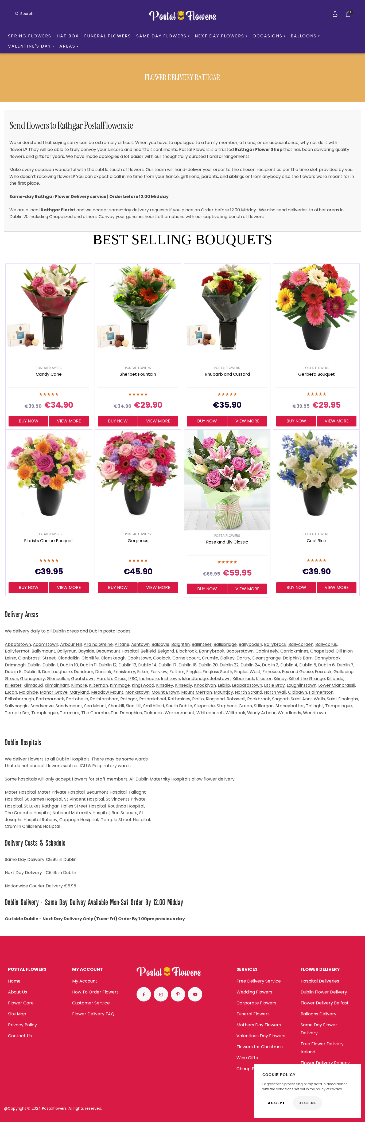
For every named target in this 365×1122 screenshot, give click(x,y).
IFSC (132, 678)
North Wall (275, 692)
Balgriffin (180, 644)
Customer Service (91, 1003)
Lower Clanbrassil (336, 685)
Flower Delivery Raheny (325, 1063)
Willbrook (235, 713)
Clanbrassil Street (37, 658)
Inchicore (149, 678)
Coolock (161, 658)
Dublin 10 (69, 665)
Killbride (335, 678)
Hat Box (68, 36)
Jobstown (220, 678)
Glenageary (32, 678)
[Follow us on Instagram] (161, 994)
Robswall (236, 699)
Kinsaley (164, 685)
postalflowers (49, 368)
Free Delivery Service (258, 981)
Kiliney (280, 678)
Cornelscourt (186, 658)
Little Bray (274, 685)
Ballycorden (300, 644)
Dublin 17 (167, 665)
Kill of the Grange (307, 678)
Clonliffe (90, 658)
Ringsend (215, 699)
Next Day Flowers (219, 36)
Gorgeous (138, 541)
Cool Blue (316, 541)
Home (14, 981)
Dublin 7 (345, 665)
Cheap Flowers (252, 1069)
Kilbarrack (243, 678)
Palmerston (321, 692)
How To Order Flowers (95, 992)
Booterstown (240, 651)
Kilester (264, 678)
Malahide (28, 692)
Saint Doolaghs (342, 699)
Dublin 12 (108, 665)
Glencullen (58, 678)
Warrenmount (180, 713)
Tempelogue (338, 706)
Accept (276, 1103)
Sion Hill (133, 706)
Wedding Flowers (254, 992)
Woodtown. (315, 713)
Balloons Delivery (318, 1014)
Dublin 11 (88, 665)
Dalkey (227, 658)
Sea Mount (95, 706)
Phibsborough (19, 699)
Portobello (77, 699)
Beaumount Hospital (117, 651)
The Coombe (95, 713)
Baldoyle (160, 644)
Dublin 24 (250, 665)
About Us (17, 992)
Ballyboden (250, 644)
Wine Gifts (247, 1058)
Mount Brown (165, 692)
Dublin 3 (270, 665)
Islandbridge (195, 678)
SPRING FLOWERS (29, 36)
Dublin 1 (50, 665)
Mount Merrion (196, 692)
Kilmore (79, 685)
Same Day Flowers (161, 36)
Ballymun (66, 651)
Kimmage (120, 685)
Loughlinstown (301, 685)
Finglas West (247, 672)
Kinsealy (183, 685)
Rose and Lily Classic (227, 542)
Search (26, 13)
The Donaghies (126, 713)
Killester (13, 685)
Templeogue (44, 713)
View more (69, 421)
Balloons (304, 36)
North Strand (248, 692)
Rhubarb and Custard (227, 374)
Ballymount (43, 651)
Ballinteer (202, 644)
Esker (143, 672)
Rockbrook (258, 699)
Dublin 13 (127, 665)
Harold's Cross (111, 678)
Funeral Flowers (107, 36)
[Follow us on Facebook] (144, 994)
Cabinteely (266, 651)
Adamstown (45, 644)
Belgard (166, 651)
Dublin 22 (229, 665)
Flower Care (21, 1003)
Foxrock (323, 672)
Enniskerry (124, 672)
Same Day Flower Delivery (319, 1029)
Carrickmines (294, 651)
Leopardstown (247, 685)
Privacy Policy (22, 1025)
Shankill (116, 706)
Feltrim (176, 672)
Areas (67, 46)
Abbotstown (18, 644)
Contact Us (20, 1036)
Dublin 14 (147, 665)
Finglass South (217, 672)
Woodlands (289, 713)
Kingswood (143, 685)
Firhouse (271, 672)
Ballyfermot (17, 651)
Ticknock (153, 713)
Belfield (148, 651)
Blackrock (186, 651)
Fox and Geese (297, 672)
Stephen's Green (234, 706)
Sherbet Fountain (138, 374)
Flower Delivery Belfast (325, 1003)
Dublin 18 (187, 665)
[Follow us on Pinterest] (178, 994)
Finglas (193, 672)
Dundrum (83, 672)
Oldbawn (297, 692)
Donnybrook (327, 658)
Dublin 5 (307, 665)
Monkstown (137, 692)
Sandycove (42, 706)
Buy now (28, 421)
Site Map (17, 1014)
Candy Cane (49, 374)
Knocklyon (205, 685)
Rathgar (128, 699)
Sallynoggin (17, 706)
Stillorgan (264, 706)
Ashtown (140, 644)
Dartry (243, 658)
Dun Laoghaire (57, 672)
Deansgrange (266, 658)
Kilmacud (33, 685)
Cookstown (139, 658)
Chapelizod (322, 651)
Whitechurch (210, 713)
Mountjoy (223, 692)
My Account (84, 981)
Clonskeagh (113, 658)
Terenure (69, 713)
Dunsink (103, 672)
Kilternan (98, 685)
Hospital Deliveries (320, 981)
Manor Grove (54, 692)
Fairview (159, 672)
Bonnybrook (211, 651)
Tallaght (314, 706)
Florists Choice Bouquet (48, 541)
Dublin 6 (326, 665)
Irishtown (170, 678)
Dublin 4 (288, 665)
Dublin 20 (208, 665)
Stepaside (204, 706)
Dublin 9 (32, 672)
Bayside (86, 651)
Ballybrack (275, 644)
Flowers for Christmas (259, 1047)
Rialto (198, 699)
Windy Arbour (261, 713)
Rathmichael (152, 699)
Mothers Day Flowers (258, 1025)
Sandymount (69, 706)
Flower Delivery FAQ (93, 1014)
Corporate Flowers (256, 1003)
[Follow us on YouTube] (195, 994)
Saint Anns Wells (308, 699)
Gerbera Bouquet (316, 374)
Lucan (11, 692)
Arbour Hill (71, 644)
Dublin (34, 665)
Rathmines (179, 699)
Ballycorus (326, 644)
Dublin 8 (13, 672)
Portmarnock (50, 699)
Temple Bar (17, 713)
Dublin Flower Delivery (324, 992)
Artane (122, 644)
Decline (307, 1103)
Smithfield (153, 706)
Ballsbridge (225, 644)
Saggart (280, 699)
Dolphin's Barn (298, 658)
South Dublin (179, 706)
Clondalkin (69, 658)
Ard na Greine (98, 644)
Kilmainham (57, 685)
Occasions (267, 36)
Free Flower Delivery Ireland (322, 1048)
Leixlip (224, 685)
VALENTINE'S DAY (29, 46)
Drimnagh (15, 665)
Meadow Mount (107, 692)
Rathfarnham (104, 699)
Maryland (79, 692)
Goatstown (83, 678)
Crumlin (210, 658)
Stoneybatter (289, 706)
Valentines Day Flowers (260, 1036)
